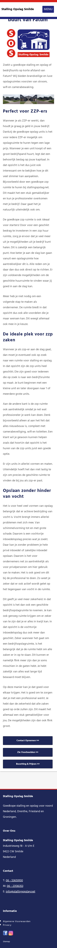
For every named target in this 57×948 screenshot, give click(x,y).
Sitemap (6, 941)
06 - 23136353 (15, 886)
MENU (48, 9)
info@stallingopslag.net (20, 891)
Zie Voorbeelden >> (27, 752)
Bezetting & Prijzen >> (28, 764)
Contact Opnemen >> (28, 741)
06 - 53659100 (14, 880)
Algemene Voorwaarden (17, 921)
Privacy (7, 925)
